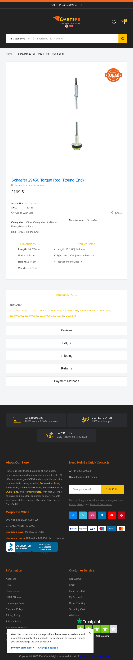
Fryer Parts (12, 487)
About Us (11, 578)
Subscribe (112, 489)
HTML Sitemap (14, 597)
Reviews (66, 330)
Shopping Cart (77, 609)
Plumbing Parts (32, 491)
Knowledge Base (15, 603)
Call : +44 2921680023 (62, 5)
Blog (8, 584)
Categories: (18, 222)
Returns (66, 368)
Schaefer (92, 220)
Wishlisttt (74, 615)
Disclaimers (12, 591)
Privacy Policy (13, 621)
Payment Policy (14, 609)
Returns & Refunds (16, 627)
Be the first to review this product (28, 185)
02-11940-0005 (18, 310)
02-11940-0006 (36, 310)
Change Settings (48, 647)
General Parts (26, 226)
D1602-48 (71, 315)
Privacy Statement (22, 647)
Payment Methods (66, 381)
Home (9, 53)
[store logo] (66, 22)
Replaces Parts (66, 294)
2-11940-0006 (87, 310)
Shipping (66, 355)
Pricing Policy (13, 615)
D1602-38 (58, 315)
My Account (75, 597)
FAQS (66, 343)
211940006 (46, 315)
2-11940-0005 (70, 310)
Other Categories (35, 222)
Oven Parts (12, 491)
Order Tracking (77, 603)
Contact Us (75, 578)
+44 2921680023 (81, 470)
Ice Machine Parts (52, 487)
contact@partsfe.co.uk (84, 477)
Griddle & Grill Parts (30, 487)
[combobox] (76, 39)
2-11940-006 (103, 310)
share (118, 212)
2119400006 (31, 315)
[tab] (66, 294)
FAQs (72, 584)
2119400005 (16, 315)
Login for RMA (77, 591)
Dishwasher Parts (49, 483)
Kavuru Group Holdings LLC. (96, 656)
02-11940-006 (53, 310)
